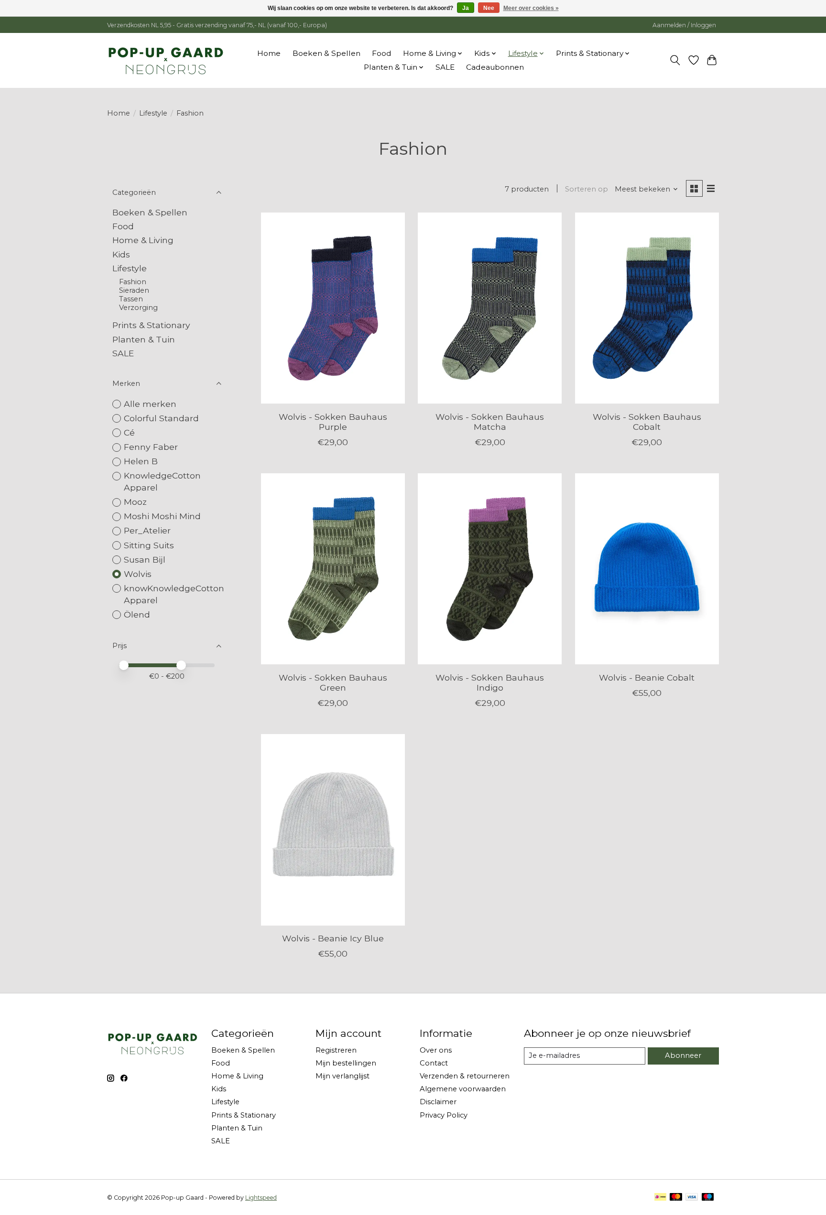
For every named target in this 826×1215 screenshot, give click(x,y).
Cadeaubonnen (495, 67)
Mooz (135, 502)
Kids (121, 254)
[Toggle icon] (675, 60)
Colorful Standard (161, 418)
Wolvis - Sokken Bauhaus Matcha (489, 422)
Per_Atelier (147, 530)
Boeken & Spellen (326, 53)
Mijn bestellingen (345, 1063)
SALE (445, 67)
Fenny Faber (151, 447)
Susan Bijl (144, 559)
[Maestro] (708, 1197)
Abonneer (683, 1055)
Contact (434, 1063)
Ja (465, 8)
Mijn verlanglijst (342, 1076)
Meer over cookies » (531, 8)
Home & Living (143, 240)
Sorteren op (586, 189)
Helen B (141, 461)
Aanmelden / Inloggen (684, 25)
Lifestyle (153, 113)
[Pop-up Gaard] (165, 60)
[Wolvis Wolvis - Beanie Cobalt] (647, 568)
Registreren (336, 1050)
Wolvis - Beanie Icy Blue (333, 938)
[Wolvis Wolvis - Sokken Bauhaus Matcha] (490, 308)
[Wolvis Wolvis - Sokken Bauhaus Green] (333, 568)
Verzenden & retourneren (465, 1076)
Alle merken (150, 404)
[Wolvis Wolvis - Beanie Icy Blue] (333, 829)
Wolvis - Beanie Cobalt (647, 677)
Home (269, 53)
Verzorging (138, 307)
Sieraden (134, 290)
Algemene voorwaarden (463, 1089)
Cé (129, 432)
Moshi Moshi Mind (162, 516)
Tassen (131, 299)
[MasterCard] (676, 1197)
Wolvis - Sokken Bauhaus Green (333, 682)
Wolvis (138, 574)
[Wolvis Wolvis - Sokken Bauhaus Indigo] (490, 568)
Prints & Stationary (151, 325)
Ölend (137, 614)
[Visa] (691, 1197)
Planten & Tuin (143, 339)
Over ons (436, 1050)
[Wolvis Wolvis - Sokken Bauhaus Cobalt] (647, 308)
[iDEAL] (660, 1197)
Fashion (132, 281)
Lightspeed (261, 1197)
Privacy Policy (443, 1115)
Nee (488, 8)
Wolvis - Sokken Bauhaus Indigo (489, 682)
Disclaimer (438, 1102)
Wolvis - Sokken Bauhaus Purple (333, 422)
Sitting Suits (149, 545)
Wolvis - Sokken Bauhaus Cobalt (647, 422)
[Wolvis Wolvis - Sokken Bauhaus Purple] (333, 308)
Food (381, 53)
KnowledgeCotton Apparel (162, 481)
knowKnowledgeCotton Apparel (174, 594)
